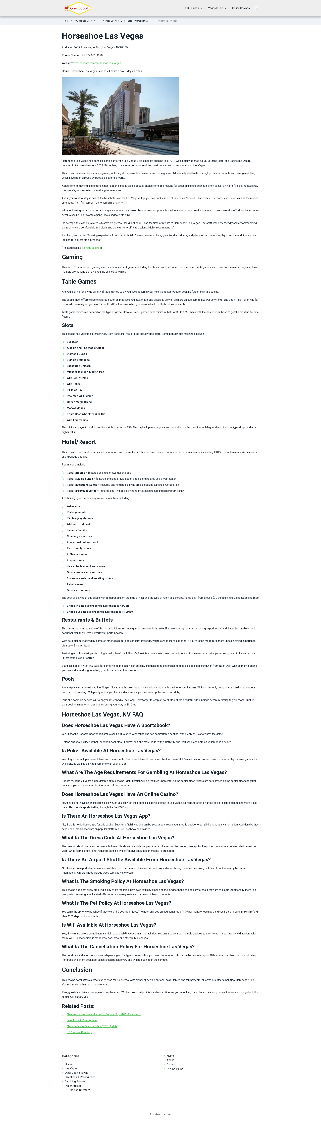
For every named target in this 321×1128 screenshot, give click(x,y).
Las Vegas (71, 1068)
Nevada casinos (91, 247)
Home (65, 21)
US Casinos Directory (85, 21)
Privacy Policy (175, 1068)
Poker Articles (73, 1085)
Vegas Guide (215, 8)
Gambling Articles (75, 1081)
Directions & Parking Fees (80, 1077)
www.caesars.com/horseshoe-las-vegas (97, 63)
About (170, 1060)
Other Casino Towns (76, 1072)
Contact (171, 1064)
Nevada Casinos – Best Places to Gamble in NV (125, 21)
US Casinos (192, 8)
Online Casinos (241, 8)
